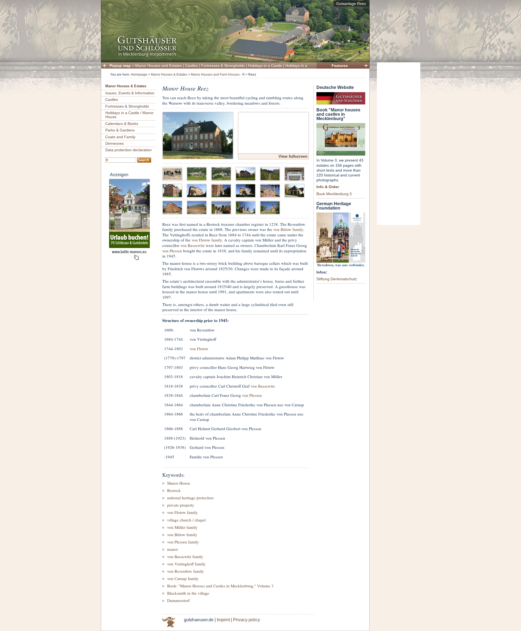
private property (180, 505)
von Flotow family (207, 240)
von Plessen (172, 250)
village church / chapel (186, 520)
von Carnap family (183, 578)
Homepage (139, 74)
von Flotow (199, 348)
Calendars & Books (121, 123)
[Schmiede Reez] (294, 190)
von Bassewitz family (185, 556)
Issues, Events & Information (129, 93)
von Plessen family (183, 542)
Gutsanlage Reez (351, 3)
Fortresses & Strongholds (223, 65)
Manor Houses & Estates (169, 74)
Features (340, 65)
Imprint (223, 619)
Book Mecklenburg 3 (334, 194)
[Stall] (196, 207)
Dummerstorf (178, 600)
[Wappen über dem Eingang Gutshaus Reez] (294, 173)
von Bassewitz (192, 245)
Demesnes (114, 143)
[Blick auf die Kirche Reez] (221, 207)
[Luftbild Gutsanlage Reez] (196, 173)
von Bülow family (288, 229)
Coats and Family (120, 137)
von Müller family (182, 527)
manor (172, 549)
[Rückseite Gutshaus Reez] (196, 190)
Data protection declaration (128, 150)
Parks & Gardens (120, 130)
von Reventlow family (185, 571)
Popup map (120, 65)
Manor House (178, 483)
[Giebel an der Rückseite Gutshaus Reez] (269, 190)
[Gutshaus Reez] (198, 135)
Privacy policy (246, 619)
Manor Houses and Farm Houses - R (218, 74)
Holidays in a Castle (265, 65)
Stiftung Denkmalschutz (336, 279)
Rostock (174, 490)
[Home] (233, 56)
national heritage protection (190, 497)
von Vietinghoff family (186, 563)
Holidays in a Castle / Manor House (129, 115)
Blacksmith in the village (188, 593)
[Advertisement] (398, 143)
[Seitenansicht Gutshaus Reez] (172, 190)
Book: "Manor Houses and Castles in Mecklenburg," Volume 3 (220, 585)
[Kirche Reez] (245, 207)
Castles (191, 65)
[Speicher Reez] (172, 207)
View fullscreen (292, 156)
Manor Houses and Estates (158, 65)
